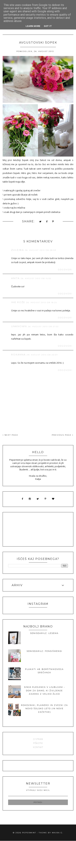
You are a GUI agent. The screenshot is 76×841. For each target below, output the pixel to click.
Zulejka (17, 250)
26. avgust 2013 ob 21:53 (43, 326)
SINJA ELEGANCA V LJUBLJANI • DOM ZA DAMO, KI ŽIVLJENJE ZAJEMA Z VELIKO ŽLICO (44, 690)
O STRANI (38, 739)
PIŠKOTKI (38, 743)
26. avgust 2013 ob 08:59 (40, 250)
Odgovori (65, 270)
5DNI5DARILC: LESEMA (44, 633)
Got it (48, 26)
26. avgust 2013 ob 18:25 (41, 302)
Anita (15, 278)
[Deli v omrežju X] (40, 222)
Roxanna (18, 354)
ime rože (18, 302)
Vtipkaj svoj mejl (38, 790)
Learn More (33, 26)
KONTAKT (38, 747)
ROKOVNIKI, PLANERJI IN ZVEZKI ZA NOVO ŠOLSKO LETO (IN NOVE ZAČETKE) (44, 708)
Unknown (19, 326)
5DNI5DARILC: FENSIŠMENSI (44, 651)
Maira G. (57, 833)
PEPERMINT (29, 833)
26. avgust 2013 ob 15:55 (36, 278)
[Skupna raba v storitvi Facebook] (47, 222)
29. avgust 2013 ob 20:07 (42, 355)
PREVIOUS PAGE (62, 435)
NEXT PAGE (11, 435)
